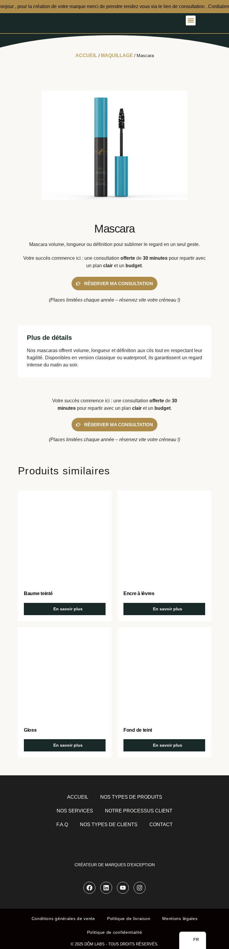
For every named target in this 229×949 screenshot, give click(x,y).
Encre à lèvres (138, 593)
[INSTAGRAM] (140, 888)
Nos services (75, 810)
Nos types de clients (108, 824)
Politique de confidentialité (114, 932)
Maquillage (117, 55)
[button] (191, 20)
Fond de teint (137, 730)
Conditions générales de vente (63, 918)
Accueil (86, 55)
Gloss (30, 730)
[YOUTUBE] (123, 888)
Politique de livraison (128, 918)
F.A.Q (62, 824)
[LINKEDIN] (106, 888)
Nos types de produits (131, 797)
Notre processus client (138, 810)
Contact (161, 824)
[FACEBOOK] (89, 888)
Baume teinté (38, 593)
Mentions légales (179, 918)
